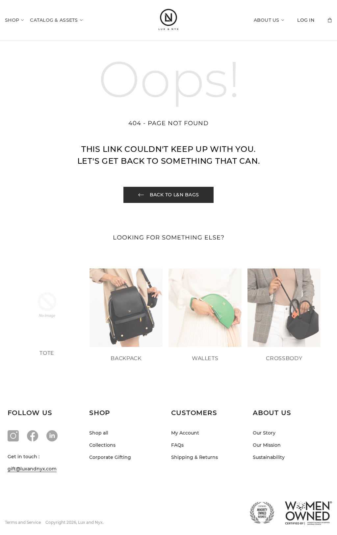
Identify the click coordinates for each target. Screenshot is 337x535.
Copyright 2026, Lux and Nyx (74, 522)
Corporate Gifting (110, 457)
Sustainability (269, 457)
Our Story (264, 433)
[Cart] (329, 20)
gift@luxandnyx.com (32, 469)
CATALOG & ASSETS (54, 20)
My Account (185, 433)
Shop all (98, 433)
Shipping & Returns (194, 457)
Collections (102, 445)
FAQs (177, 445)
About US (266, 20)
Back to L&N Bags (174, 195)
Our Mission (267, 445)
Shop (12, 20)
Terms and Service (23, 522)
